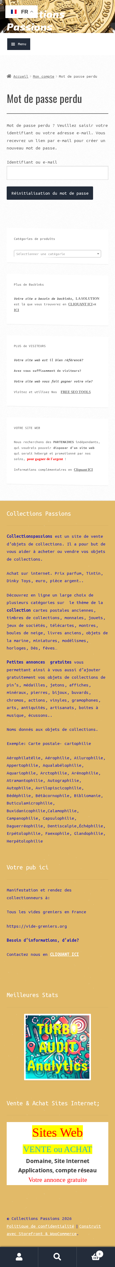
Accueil (20, 76)
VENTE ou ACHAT (57, 1149)
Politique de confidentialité (40, 1226)
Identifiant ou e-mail (32, 162)
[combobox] (57, 253)
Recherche (57, 1257)
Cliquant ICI (83, 470)
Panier (89, 1252)
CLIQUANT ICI (80, 304)
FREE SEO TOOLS (76, 392)
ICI (16, 310)
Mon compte (43, 76)
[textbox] (57, 254)
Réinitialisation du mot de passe (50, 193)
